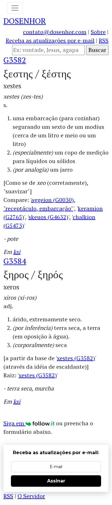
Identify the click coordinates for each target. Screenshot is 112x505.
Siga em (14, 423)
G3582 (14, 60)
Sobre (98, 32)
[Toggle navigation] (15, 8)
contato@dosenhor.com (54, 32)
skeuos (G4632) (48, 217)
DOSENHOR (24, 20)
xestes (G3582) (76, 358)
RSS (104, 40)
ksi (16, 252)
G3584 (14, 261)
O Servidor (31, 496)
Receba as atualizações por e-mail (50, 40)
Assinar (56, 481)
